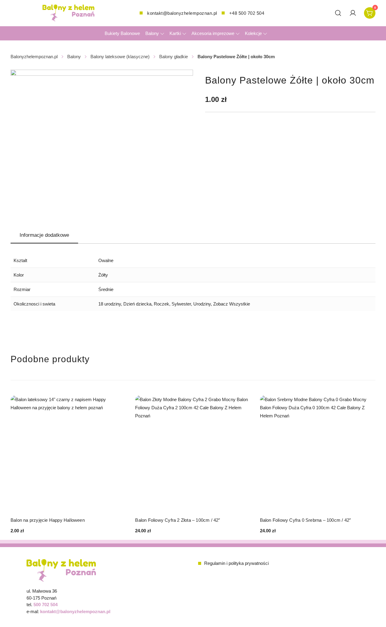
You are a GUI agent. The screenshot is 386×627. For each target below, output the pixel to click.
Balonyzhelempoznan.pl (34, 56)
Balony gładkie (173, 56)
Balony (152, 33)
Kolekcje (253, 33)
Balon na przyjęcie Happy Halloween (48, 520)
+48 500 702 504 (246, 13)
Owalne (105, 260)
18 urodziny (109, 303)
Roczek (161, 303)
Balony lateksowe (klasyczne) (120, 56)
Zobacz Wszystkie (231, 303)
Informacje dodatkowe (44, 235)
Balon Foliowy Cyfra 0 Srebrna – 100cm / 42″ (305, 520)
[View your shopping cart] (369, 12)
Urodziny (202, 303)
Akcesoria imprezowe (212, 33)
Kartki (175, 33)
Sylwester (181, 303)
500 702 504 (45, 604)
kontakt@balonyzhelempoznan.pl (182, 13)
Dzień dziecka (137, 303)
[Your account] (352, 13)
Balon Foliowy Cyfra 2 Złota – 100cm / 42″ (177, 520)
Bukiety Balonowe (122, 33)
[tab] (44, 235)
